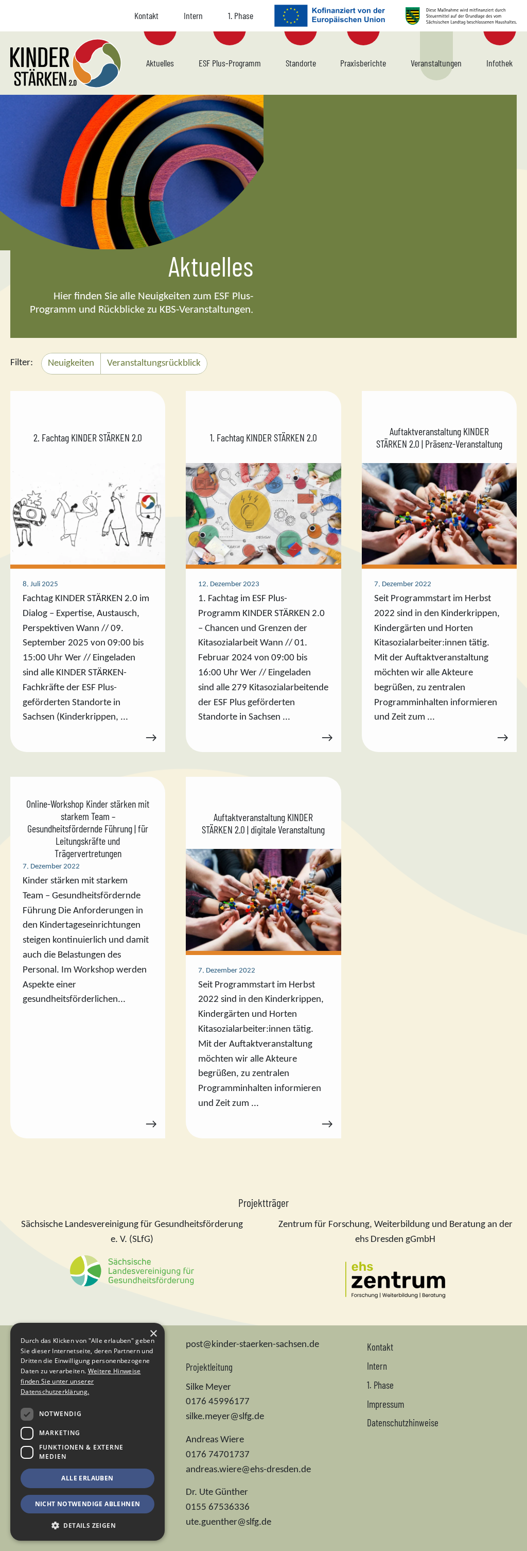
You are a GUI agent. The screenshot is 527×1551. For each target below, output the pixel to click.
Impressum (385, 1404)
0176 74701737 (218, 1455)
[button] (87, 1525)
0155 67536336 (218, 1507)
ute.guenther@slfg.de (228, 1522)
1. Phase (240, 15)
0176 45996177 (218, 1402)
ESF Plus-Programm (230, 63)
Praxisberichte (363, 63)
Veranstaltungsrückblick (154, 363)
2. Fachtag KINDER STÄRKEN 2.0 (87, 437)
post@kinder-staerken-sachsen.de (252, 1345)
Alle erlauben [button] (87, 1478)
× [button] (153, 1334)
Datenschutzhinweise (402, 1422)
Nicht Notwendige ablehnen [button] (87, 1503)
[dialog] (87, 1432)
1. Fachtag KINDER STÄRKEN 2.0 (263, 437)
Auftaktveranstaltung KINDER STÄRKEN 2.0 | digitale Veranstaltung (263, 823)
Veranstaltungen (436, 63)
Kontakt (146, 15)
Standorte (301, 63)
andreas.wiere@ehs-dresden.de (248, 1470)
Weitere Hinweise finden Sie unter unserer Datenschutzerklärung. (80, 1381)
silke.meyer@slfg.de (225, 1417)
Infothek (499, 63)
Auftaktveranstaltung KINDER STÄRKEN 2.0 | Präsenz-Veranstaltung (439, 437)
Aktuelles (160, 63)
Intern (193, 15)
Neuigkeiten (71, 363)
